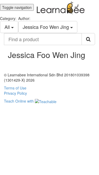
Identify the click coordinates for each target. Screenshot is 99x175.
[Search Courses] (88, 39)
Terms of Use (15, 88)
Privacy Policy (15, 93)
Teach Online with (19, 101)
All (7, 26)
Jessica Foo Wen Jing (46, 26)
